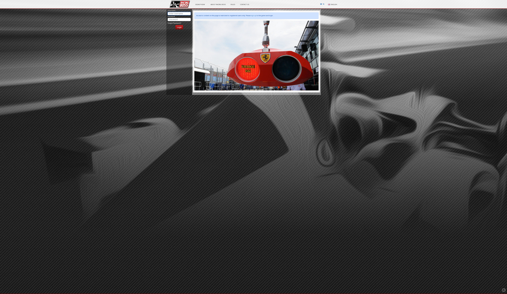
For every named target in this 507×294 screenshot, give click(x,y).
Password (171, 16)
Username (171, 10)
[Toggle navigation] (504, 290)
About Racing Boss (218, 4)
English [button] (333, 4)
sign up (253, 15)
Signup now (200, 4)
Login (179, 27)
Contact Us (244, 4)
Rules (233, 4)
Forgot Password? (174, 23)
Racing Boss (180, 4)
